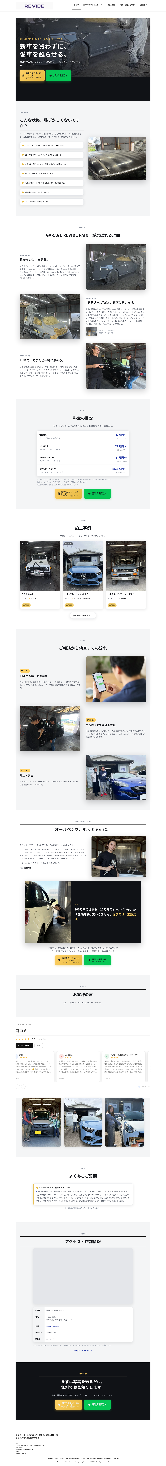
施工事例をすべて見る (81, 615)
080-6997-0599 (52, 1326)
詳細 (38, 1045)
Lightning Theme (82, 1462)
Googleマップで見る (82, 1350)
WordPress (69, 1462)
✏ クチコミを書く (24, 1045)
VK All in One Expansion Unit (99, 1462)
